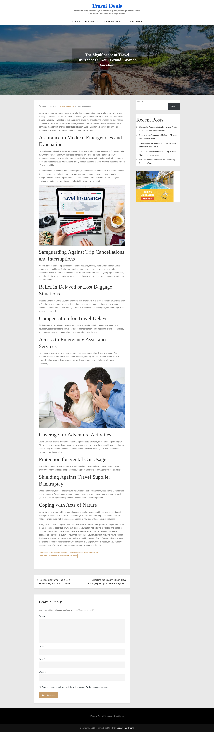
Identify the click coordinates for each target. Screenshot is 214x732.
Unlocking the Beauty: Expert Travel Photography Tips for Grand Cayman (107, 582)
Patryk (44, 106)
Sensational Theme (125, 728)
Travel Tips (134, 21)
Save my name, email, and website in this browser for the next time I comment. (76, 687)
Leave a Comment (84, 106)
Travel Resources (112, 21)
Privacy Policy (96, 716)
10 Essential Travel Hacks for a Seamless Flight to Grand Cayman (54, 582)
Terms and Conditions (114, 716)
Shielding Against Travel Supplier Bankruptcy (58, 556)
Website (42, 672)
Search (139, 101)
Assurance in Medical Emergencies (53, 552)
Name (42, 646)
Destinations (91, 21)
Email (42, 659)
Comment (44, 616)
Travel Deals (107, 6)
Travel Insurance (67, 106)
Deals (75, 21)
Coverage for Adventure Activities (84, 552)
